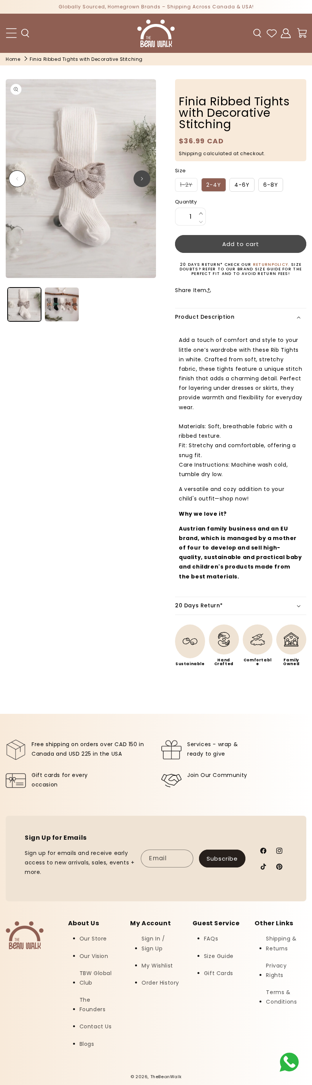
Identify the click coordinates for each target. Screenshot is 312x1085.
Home (13, 59)
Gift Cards (218, 973)
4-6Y (242, 185)
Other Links (274, 923)
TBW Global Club (96, 978)
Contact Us (96, 1026)
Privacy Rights (276, 970)
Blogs (87, 1044)
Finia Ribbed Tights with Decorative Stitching (86, 59)
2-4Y (213, 185)
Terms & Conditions (281, 997)
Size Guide (219, 956)
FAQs (211, 938)
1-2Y (188, 186)
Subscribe (222, 859)
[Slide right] (142, 178)
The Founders (93, 1004)
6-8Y (270, 185)
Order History (160, 983)
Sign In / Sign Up (153, 943)
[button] (25, 33)
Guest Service (216, 923)
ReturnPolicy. (272, 264)
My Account (150, 923)
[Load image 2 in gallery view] (61, 304)
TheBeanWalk (166, 1077)
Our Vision (94, 956)
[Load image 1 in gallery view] (24, 304)
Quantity (186, 201)
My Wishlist (157, 965)
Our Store (93, 938)
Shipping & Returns (281, 943)
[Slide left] (17, 178)
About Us (83, 923)
